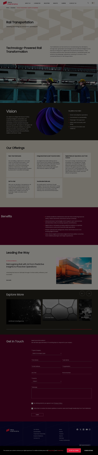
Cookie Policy (60, 450)
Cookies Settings (88, 450)
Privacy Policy (51, 450)
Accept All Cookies (74, 450)
